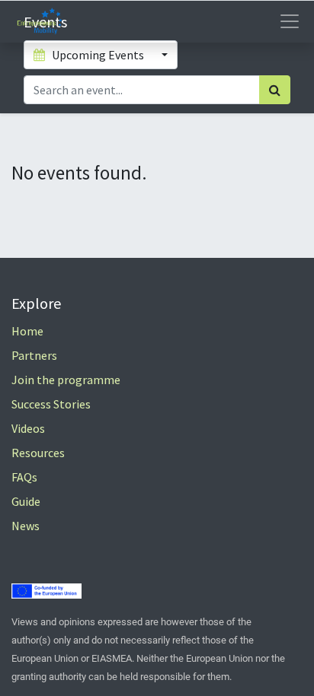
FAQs (24, 477)
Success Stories (51, 404)
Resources (38, 452)
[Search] (274, 89)
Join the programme (65, 379)
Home (27, 330)
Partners (34, 355)
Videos (28, 428)
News (25, 525)
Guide (25, 501)
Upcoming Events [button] (98, 54)
